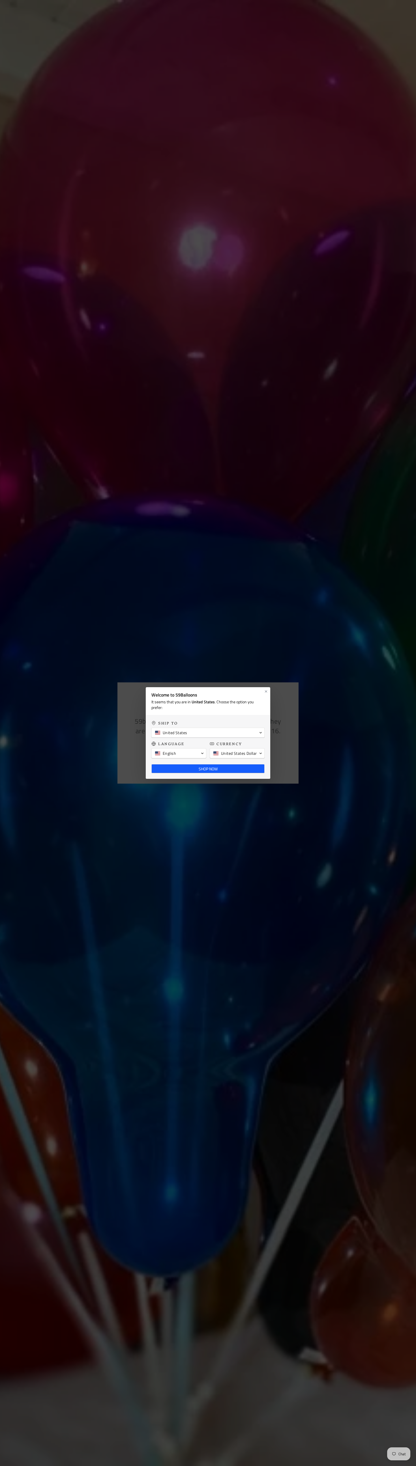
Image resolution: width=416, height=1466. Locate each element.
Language (171, 743)
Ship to (168, 723)
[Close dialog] (266, 691)
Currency (229, 743)
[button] (208, 733)
